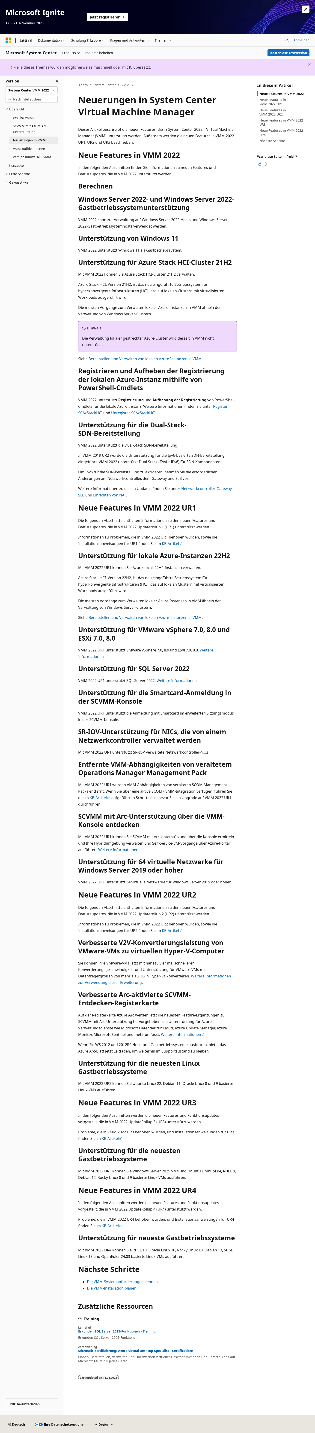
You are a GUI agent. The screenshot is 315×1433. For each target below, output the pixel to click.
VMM (125, 85)
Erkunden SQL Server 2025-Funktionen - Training (117, 1331)
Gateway (224, 488)
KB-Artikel (170, 543)
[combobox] (32, 90)
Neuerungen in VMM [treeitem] (29, 140)
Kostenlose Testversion (288, 53)
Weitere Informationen (177, 680)
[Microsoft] (9, 40)
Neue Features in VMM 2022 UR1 (272, 101)
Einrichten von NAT (109, 495)
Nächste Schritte (272, 141)
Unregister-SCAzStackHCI (133, 412)
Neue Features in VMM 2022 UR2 (272, 112)
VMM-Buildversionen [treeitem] (29, 148)
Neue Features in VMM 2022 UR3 (281, 122)
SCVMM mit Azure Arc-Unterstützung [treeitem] (30, 129)
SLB (81, 495)
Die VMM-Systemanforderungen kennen (122, 1281)
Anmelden (301, 40)
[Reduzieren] (57, 81)
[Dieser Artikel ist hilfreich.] (260, 164)
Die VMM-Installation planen (112, 1288)
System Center (104, 85)
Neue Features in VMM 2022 (281, 93)
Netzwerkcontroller (198, 488)
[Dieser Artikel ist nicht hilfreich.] (265, 164)
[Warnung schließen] (305, 9)
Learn (83, 85)
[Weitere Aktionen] (233, 85)
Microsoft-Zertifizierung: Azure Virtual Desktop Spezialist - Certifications (135, 1351)
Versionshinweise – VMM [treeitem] (32, 157)
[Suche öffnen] (287, 40)
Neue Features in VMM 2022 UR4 (281, 132)
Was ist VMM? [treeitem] (23, 118)
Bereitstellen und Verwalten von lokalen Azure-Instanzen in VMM (145, 358)
